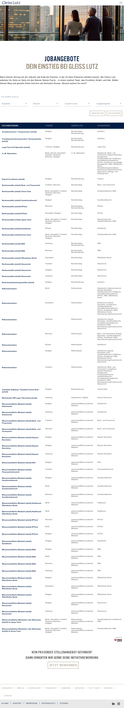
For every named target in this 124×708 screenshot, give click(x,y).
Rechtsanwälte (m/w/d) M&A (13, 244)
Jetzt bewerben (63, 665)
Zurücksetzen (97, 113)
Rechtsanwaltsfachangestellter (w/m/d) (18, 282)
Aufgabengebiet (104, 126)
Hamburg (66, 688)
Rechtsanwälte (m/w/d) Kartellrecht (16, 229)
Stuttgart (94, 688)
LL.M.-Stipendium (9, 153)
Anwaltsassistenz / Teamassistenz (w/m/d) (19, 132)
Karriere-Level (77, 126)
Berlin (20, 688)
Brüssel (109, 688)
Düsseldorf (34, 688)
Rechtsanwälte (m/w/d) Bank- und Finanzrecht (21, 185)
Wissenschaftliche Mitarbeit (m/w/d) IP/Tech (20, 520)
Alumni (5, 703)
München (79, 688)
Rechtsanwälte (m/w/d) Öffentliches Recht (19, 258)
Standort (49, 126)
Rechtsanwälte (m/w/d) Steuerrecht (16, 264)
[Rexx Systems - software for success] (118, 640)
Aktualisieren (114, 113)
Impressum (31, 703)
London (8, 696)
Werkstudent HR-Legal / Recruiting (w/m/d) (19, 398)
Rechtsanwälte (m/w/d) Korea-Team (16, 235)
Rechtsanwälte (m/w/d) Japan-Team (16, 220)
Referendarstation (9, 289)
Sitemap (64, 703)
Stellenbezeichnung (10, 126)
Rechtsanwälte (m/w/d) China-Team (16, 191)
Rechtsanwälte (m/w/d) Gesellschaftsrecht (19, 200)
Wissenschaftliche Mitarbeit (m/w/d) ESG (18, 463)
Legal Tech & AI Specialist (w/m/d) (16, 147)
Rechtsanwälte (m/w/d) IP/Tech (14, 207)
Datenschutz (48, 703)
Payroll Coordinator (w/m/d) (13, 179)
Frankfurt (51, 688)
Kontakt (17, 703)
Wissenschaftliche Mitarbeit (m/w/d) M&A (19, 550)
